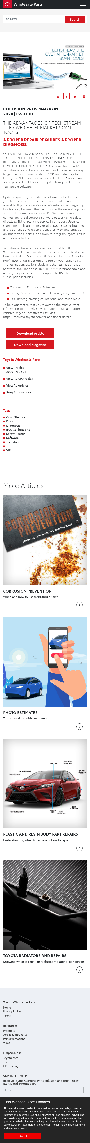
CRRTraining (10, 1066)
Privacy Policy (12, 1011)
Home (7, 1007)
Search (75, 19)
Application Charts (15, 1034)
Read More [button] (20, 1128)
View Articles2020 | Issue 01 (16, 369)
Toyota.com (10, 1058)
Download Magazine (30, 344)
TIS (5, 1062)
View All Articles (17, 385)
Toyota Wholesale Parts (21, 359)
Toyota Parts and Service (23, 4)
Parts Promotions (14, 1039)
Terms (7, 1015)
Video (6, 1042)
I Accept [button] (23, 1136)
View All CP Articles (19, 378)
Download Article (30, 333)
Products (9, 1030)
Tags (6, 410)
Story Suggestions (19, 392)
